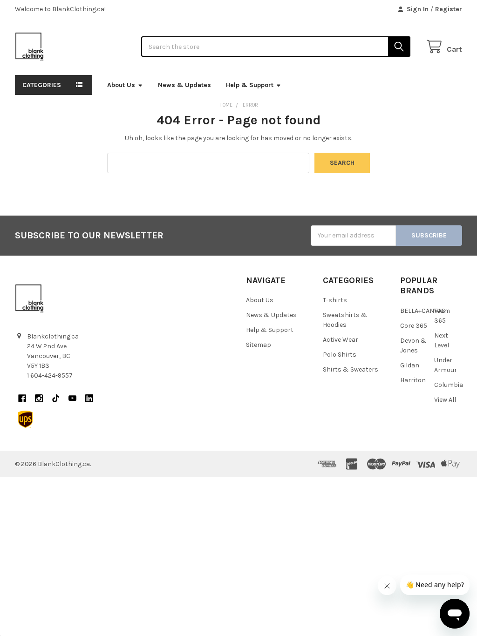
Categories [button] (41, 85)
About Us (121, 85)
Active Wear (340, 340)
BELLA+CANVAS (422, 311)
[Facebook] (22, 398)
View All (445, 400)
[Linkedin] (89, 398)
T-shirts (335, 300)
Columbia (448, 385)
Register (448, 9)
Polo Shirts (339, 355)
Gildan (409, 365)
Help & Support (249, 85)
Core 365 (413, 326)
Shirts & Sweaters (350, 369)
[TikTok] (55, 398)
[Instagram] (39, 398)
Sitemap (258, 345)
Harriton (413, 380)
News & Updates (184, 85)
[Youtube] (72, 398)
